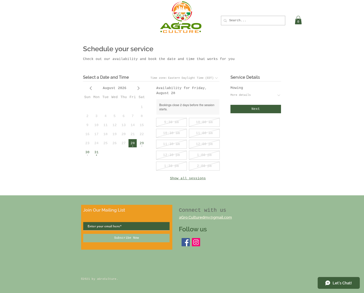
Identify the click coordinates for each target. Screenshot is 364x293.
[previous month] (90, 88)
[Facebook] (186, 242)
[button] (298, 20)
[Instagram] (196, 242)
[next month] (138, 88)
